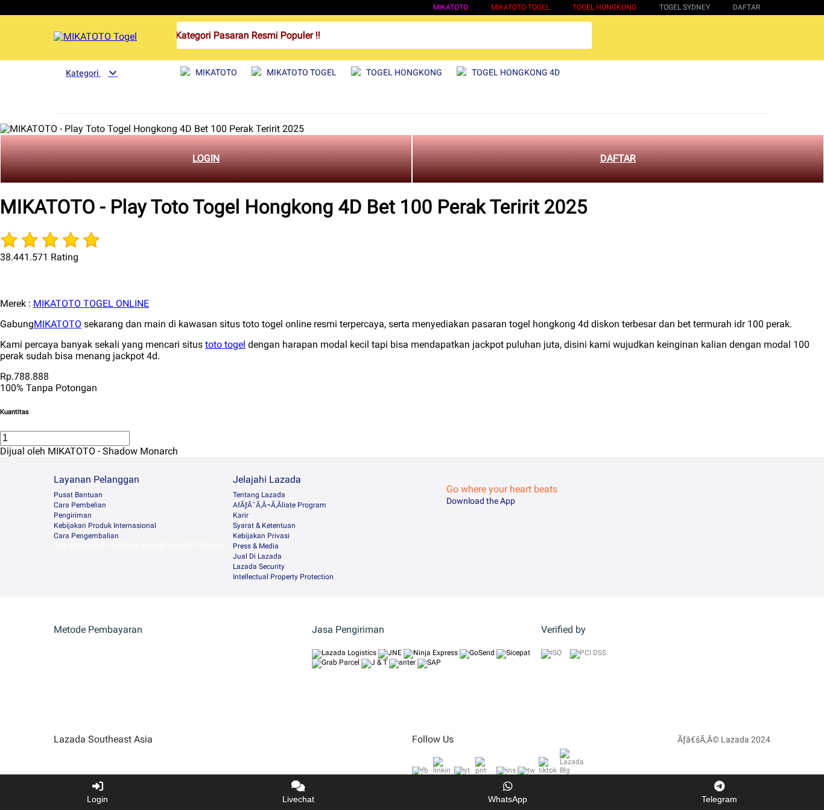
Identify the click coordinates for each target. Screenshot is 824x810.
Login (97, 799)
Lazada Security (259, 566)
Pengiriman (73, 515)
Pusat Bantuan (78, 495)
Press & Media (256, 546)
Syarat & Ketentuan (264, 525)
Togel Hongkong (604, 7)
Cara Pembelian (80, 505)
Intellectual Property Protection (283, 577)
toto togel (225, 344)
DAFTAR (618, 158)
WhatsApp (507, 799)
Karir (241, 515)
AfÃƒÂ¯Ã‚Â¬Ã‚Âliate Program (279, 505)
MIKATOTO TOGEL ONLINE (91, 303)
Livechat (298, 799)
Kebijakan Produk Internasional (105, 525)
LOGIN (206, 158)
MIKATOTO (450, 7)
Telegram (719, 799)
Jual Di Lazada (257, 556)
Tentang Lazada (259, 495)
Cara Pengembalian (86, 536)
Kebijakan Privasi (261, 536)
